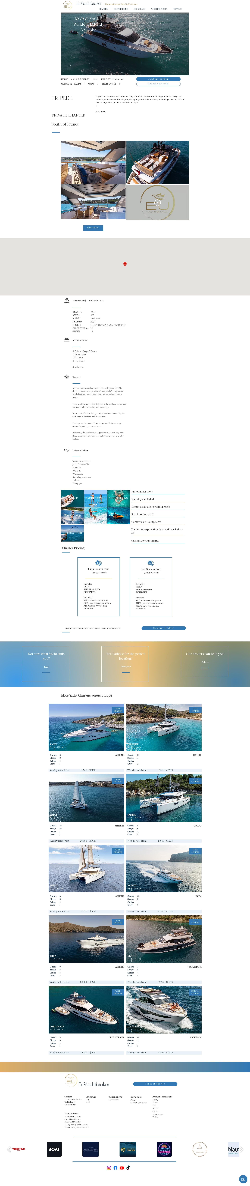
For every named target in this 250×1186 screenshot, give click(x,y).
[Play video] (157, 202)
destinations (147, 507)
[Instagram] (109, 1167)
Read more (100, 112)
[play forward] (241, 1149)
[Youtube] (121, 1167)
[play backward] (9, 1149)
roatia (156, 1112)
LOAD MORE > (93, 228)
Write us (205, 662)
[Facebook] (115, 1167)
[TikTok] (128, 1167)
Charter (155, 541)
